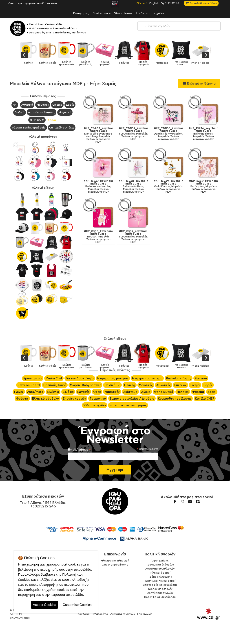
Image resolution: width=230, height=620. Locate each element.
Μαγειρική (65, 112)
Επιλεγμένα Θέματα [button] (201, 83)
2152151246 (171, 3)
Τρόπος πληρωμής (160, 576)
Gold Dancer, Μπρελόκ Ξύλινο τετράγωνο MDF (168, 186)
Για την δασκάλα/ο (80, 378)
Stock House (123, 13)
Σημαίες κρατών (74, 398)
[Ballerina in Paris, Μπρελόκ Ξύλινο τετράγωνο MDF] (133, 163)
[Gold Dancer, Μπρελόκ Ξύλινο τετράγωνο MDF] (168, 163)
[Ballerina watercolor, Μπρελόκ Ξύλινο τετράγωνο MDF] (98, 163)
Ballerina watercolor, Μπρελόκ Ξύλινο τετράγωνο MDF (98, 186)
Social (212, 392)
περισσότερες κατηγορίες (128, 405)
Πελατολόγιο (100, 614)
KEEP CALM (37, 120)
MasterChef (54, 378)
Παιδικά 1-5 (112, 385)
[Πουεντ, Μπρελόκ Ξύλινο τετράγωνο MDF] (98, 213)
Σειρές (70, 104)
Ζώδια (145, 392)
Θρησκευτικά (163, 392)
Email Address (79, 450)
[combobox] (179, 26)
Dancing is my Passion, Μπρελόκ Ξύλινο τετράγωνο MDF (168, 133)
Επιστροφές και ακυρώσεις (160, 584)
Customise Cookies (77, 605)
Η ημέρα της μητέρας (112, 378)
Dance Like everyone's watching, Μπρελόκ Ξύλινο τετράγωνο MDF (98, 135)
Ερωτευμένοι (32, 378)
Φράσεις (22, 398)
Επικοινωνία (115, 554)
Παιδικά (19, 112)
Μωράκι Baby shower (85, 385)
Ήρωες (19, 392)
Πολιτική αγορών (160, 554)
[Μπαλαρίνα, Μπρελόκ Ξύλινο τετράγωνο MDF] (203, 163)
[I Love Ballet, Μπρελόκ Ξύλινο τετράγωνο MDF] (133, 110)
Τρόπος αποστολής (160, 588)
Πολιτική (183, 392)
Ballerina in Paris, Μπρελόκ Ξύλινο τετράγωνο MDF (133, 186)
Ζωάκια (68, 392)
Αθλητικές (163, 385)
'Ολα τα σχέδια (94, 405)
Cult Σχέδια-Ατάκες (61, 127)
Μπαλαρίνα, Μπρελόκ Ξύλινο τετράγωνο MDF (203, 186)
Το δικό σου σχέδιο (150, 13)
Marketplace (102, 13)
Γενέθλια (53, 392)
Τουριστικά (98, 398)
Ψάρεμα (198, 392)
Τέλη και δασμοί (160, 572)
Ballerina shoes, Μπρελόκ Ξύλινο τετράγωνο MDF (203, 133)
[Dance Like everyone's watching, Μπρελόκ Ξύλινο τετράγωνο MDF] (98, 110)
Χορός (52, 120)
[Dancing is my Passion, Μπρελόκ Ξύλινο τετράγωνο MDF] (168, 110)
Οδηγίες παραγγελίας (159, 592)
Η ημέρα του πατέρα (147, 378)
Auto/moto (35, 392)
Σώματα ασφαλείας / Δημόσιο (132, 398)
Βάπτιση (201, 378)
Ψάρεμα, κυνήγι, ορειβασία (29, 127)
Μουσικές (43, 104)
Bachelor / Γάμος (178, 378)
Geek (97, 392)
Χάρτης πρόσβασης (115, 564)
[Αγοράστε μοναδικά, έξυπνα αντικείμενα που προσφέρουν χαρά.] (18, 28)
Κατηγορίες (81, 13)
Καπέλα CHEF (204, 398)
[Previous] (24, 55)
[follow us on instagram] (182, 501)
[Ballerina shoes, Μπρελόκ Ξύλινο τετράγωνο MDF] (203, 110)
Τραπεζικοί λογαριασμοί (160, 580)
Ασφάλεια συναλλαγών (160, 568)
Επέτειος (180, 385)
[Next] (205, 55)
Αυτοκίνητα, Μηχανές (41, 112)
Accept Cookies (44, 605)
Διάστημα (130, 392)
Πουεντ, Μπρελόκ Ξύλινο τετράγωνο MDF (98, 236)
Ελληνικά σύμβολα (45, 398)
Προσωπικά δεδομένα (160, 564)
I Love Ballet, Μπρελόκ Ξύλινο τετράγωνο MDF (133, 133)
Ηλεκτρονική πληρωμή (115, 560)
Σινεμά (195, 385)
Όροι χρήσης (160, 560)
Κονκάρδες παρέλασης (174, 398)
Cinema (57, 104)
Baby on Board (29, 385)
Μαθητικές (112, 392)
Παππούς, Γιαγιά (54, 385)
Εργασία (83, 392)
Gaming (129, 385)
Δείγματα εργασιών (122, 614)
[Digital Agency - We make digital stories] (208, 614)
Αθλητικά (27, 104)
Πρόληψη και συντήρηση (160, 596)
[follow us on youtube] (190, 501)
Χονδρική (83, 614)
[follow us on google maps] (197, 501)
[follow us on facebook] (174, 501)
